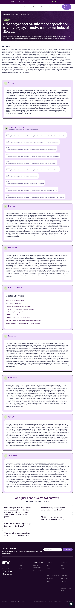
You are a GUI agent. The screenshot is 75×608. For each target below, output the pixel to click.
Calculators (63, 581)
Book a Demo (66, 7)
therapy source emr (8, 576)
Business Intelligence (52, 572)
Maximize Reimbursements (37, 566)
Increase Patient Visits (38, 574)
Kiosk (48, 584)
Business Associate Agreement (41, 601)
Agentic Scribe (52, 7)
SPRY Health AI (6, 578)
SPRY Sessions (64, 578)
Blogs (62, 565)
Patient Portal (50, 578)
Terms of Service (69, 601)
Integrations (22, 572)
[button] (8, 7)
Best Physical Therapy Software (66, 589)
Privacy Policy (61, 601)
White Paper (64, 575)
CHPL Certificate (53, 601)
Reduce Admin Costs (38, 570)
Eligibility (49, 568)
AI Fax (48, 581)
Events (62, 568)
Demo (20, 565)
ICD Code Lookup (65, 584)
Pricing (58, 7)
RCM (48, 565)
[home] (4, 7)
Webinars (63, 572)
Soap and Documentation (53, 575)
